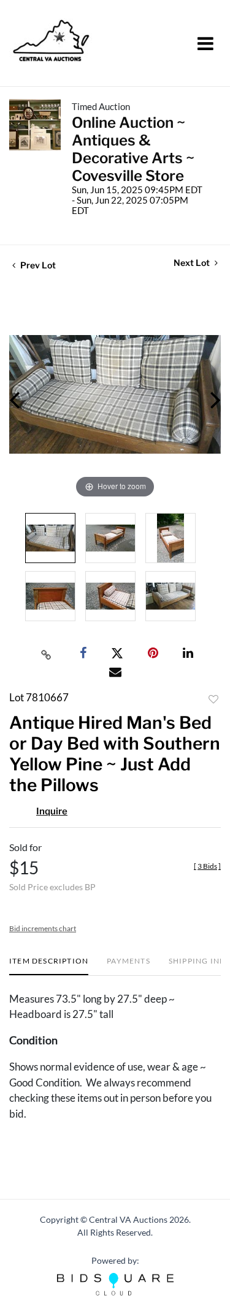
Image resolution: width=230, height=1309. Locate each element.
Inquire (51, 811)
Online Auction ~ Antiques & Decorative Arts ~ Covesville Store (133, 149)
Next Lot (193, 262)
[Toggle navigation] (205, 43)
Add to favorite (213, 699)
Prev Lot (37, 265)
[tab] (48, 966)
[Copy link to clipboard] (46, 653)
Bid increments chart (42, 928)
